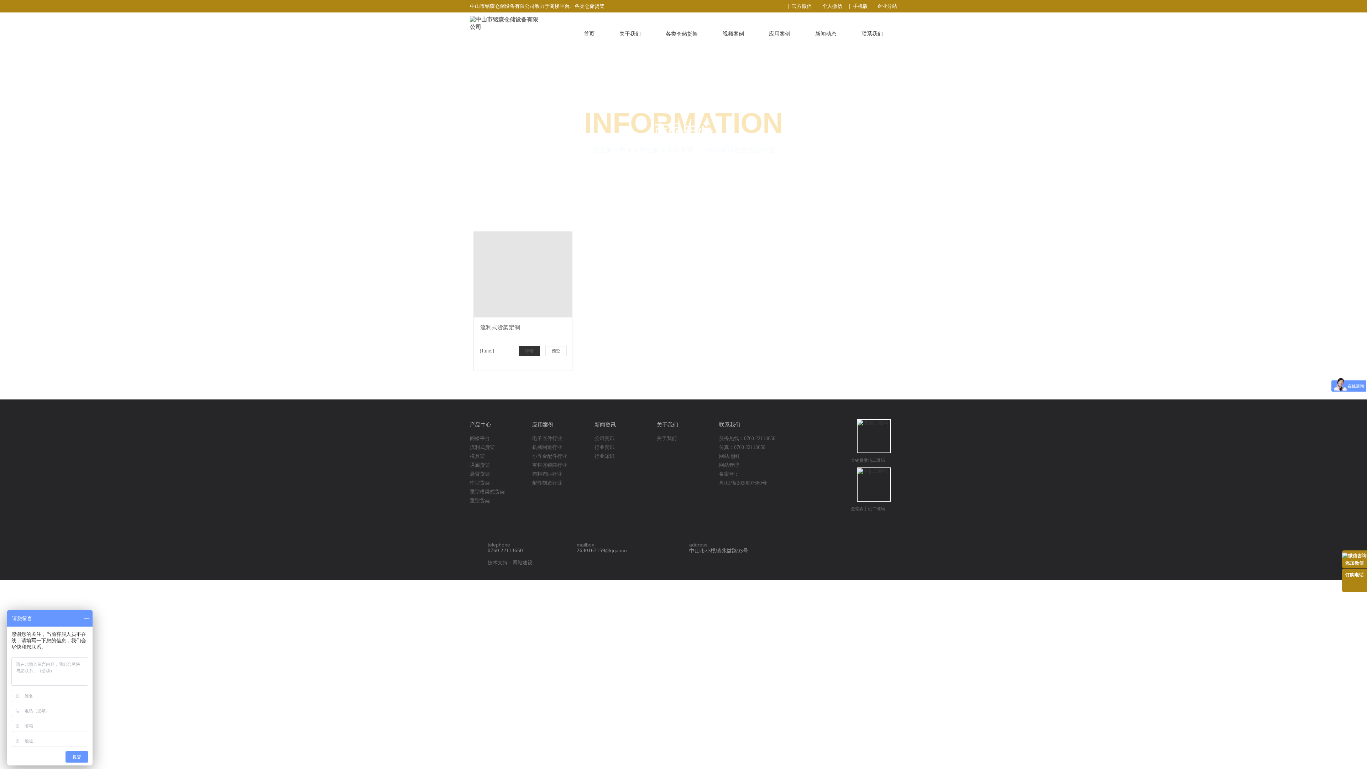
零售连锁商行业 (549, 465)
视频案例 (733, 34)
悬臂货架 (480, 474)
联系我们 (872, 34)
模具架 (477, 456)
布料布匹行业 (547, 474)
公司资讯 (604, 438)
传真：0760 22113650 (742, 447)
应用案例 (779, 34)
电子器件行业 (547, 438)
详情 (529, 351)
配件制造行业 (547, 483)
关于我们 (630, 34)
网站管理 (729, 465)
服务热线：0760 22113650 (747, 438)
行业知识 (604, 456)
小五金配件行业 (549, 456)
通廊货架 (480, 465)
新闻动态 (826, 34)
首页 (589, 34)
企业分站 (887, 6)
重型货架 (480, 500)
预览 (556, 351)
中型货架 (480, 483)
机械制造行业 (547, 447)
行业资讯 (604, 447)
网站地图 (729, 456)
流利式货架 (482, 447)
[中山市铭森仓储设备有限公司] (519, 23)
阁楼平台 (480, 438)
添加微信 (1354, 563)
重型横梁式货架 (487, 492)
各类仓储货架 (682, 34)
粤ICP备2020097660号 (743, 483)
